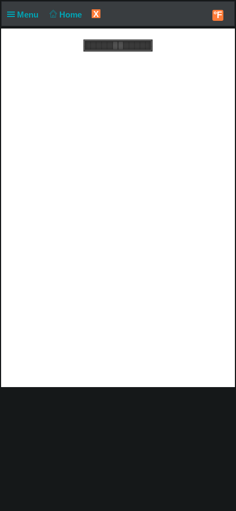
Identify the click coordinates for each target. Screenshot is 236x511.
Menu (29, 14)
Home (71, 14)
